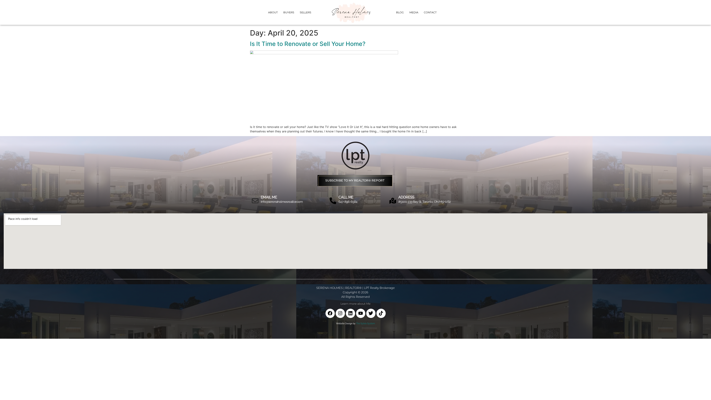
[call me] (333, 200)
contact (430, 12)
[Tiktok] (381, 313)
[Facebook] (330, 313)
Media (413, 12)
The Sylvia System (365, 323)
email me (269, 197)
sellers (305, 12)
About (273, 12)
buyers (288, 12)
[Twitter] (370, 313)
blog (400, 12)
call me (345, 197)
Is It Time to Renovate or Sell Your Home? (307, 43)
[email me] (255, 200)
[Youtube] (360, 313)
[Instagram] (340, 313)
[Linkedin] (350, 313)
